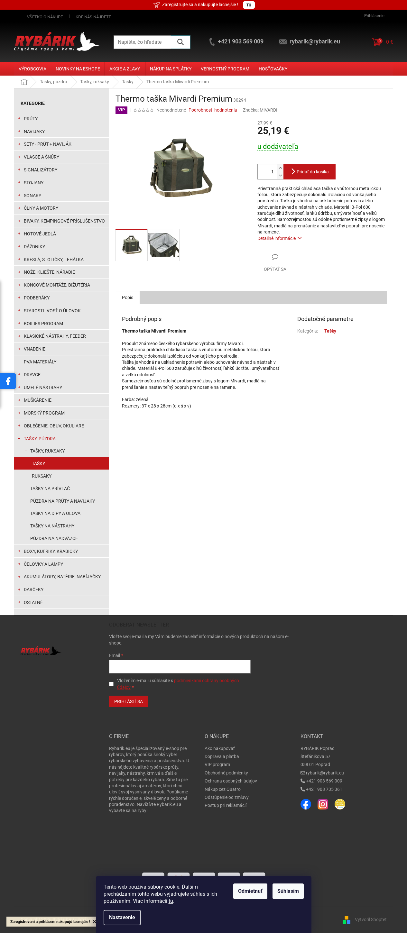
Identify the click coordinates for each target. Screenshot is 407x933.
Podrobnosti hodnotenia (213, 110)
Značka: (260, 110)
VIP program (217, 764)
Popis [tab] (127, 297)
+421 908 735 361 (324, 789)
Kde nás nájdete (93, 16)
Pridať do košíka (313, 171)
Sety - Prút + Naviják (47, 144)
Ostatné (33, 602)
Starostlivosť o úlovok (52, 310)
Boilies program (43, 323)
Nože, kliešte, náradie (49, 272)
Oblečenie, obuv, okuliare (54, 425)
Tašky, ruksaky (47, 450)
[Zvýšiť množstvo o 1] (280, 168)
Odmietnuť (250, 891)
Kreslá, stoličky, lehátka (54, 259)
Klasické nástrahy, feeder (55, 336)
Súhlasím (288, 891)
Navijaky (34, 131)
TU (248, 5)
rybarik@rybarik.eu (325, 772)
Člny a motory (41, 208)
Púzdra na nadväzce (54, 538)
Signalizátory (40, 169)
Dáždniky (34, 246)
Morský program (44, 413)
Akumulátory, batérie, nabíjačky (62, 576)
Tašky (38, 463)
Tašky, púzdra (40, 438)
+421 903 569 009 (324, 780)
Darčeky (33, 589)
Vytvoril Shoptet (371, 919)
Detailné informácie (276, 238)
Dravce (32, 374)
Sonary (32, 195)
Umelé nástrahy (43, 387)
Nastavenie (122, 917)
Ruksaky (41, 476)
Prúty (31, 118)
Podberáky (37, 297)
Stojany (33, 182)
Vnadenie (34, 349)
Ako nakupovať (220, 748)
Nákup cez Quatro (223, 789)
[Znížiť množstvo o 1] (280, 175)
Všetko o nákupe (45, 16)
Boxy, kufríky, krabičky (51, 551)
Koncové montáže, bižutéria (57, 285)
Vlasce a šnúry (41, 157)
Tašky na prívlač (50, 488)
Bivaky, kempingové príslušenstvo (64, 221)
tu (171, 901)
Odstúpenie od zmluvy (227, 797)
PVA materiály (40, 361)
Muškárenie (37, 400)
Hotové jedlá (40, 233)
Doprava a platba (222, 756)
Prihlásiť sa (128, 701)
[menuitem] (32, 69)
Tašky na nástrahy (52, 525)
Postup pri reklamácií (225, 805)
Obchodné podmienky (226, 772)
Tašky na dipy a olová (55, 513)
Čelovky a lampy (43, 564)
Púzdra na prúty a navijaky (62, 501)
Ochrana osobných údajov (231, 780)
